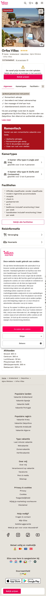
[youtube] (38, 536)
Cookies (23, 494)
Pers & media (23, 475)
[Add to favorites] (40, 11)
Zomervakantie (23, 449)
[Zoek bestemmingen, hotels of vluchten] (25, 3)
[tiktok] (28, 536)
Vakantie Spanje (23, 401)
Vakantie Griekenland (23, 397)
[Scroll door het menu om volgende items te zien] (43, 86)
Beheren (22, 343)
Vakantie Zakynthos (23, 423)
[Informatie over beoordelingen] (27, 60)
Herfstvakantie (23, 453)
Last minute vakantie (23, 442)
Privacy (23, 491)
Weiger (22, 336)
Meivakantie (23, 446)
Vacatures (23, 472)
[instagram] (18, 536)
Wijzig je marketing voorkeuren (23, 501)
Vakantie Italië (23, 404)
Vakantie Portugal (23, 408)
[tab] (8, 86)
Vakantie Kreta (23, 420)
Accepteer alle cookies (22, 329)
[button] (23, 17)
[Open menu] (42, 3)
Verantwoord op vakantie (23, 468)
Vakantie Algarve (23, 430)
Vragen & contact (23, 517)
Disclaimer (23, 505)
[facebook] (8, 536)
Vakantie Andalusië (23, 427)
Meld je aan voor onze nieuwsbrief (23, 528)
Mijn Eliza (23, 520)
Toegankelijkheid (23, 498)
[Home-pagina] (4, 3)
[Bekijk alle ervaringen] (15, 60)
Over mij (23, 465)
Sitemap (23, 479)
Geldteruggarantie (23, 524)
